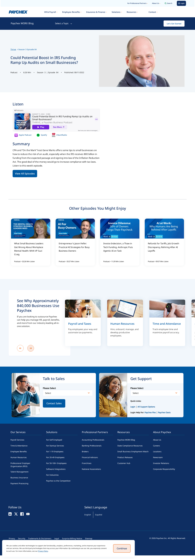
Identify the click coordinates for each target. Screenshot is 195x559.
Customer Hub (123, 463)
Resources (131, 12)
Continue (122, 548)
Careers (156, 445)
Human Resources (18, 457)
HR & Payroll (50, 12)
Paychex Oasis (164, 412)
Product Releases (125, 457)
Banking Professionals (91, 445)
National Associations (91, 469)
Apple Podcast (24, 135)
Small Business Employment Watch (133, 451)
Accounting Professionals (93, 440)
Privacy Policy (43, 551)
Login (132, 406)
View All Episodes (25, 173)
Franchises (86, 463)
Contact (152, 12)
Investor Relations (161, 463)
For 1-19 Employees (54, 451)
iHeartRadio (61, 135)
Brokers (85, 451)
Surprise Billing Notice (72, 538)
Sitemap (88, 538)
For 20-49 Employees (55, 457)
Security (21, 538)
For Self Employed (54, 440)
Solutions (116, 12)
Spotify (43, 135)
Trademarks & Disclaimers (39, 538)
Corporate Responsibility (164, 469)
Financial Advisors (90, 457)
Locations (157, 451)
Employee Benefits (71, 12)
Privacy (12, 538)
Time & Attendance (18, 445)
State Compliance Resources (130, 445)
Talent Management (19, 471)
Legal (56, 538)
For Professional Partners (136, 3)
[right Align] (30, 348)
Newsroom (158, 457)
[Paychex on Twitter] (16, 514)
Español (98, 514)
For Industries (52, 475)
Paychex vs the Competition (58, 480)
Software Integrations (56, 469)
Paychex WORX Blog (22, 23)
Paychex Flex (150, 412)
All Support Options (146, 406)
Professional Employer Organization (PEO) (20, 465)
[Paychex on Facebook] (22, 514)
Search (169, 3)
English (87, 514)
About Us (155, 3)
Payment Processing (19, 483)
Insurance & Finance (95, 12)
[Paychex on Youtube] (28, 514)
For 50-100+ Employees (56, 463)
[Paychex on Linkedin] (10, 514)
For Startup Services (55, 445)
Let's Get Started (174, 23)
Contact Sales (54, 403)
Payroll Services (17, 440)
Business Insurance (19, 477)
